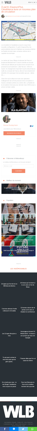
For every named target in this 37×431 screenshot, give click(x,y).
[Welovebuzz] (8, 2)
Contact (30, 424)
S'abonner (18, 171)
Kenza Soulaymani (14, 16)
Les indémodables (18, 269)
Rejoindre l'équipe (10, 422)
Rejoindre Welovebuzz (14, 133)
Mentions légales (21, 424)
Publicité (20, 422)
